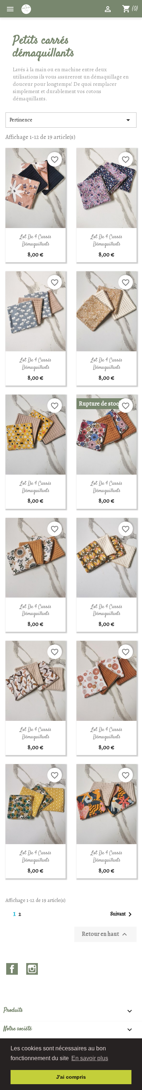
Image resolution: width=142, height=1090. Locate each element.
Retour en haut (105, 934)
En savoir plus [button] (89, 1058)
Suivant (122, 914)
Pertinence (71, 120)
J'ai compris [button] (71, 1077)
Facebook (12, 969)
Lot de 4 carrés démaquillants (35, 240)
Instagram (32, 969)
